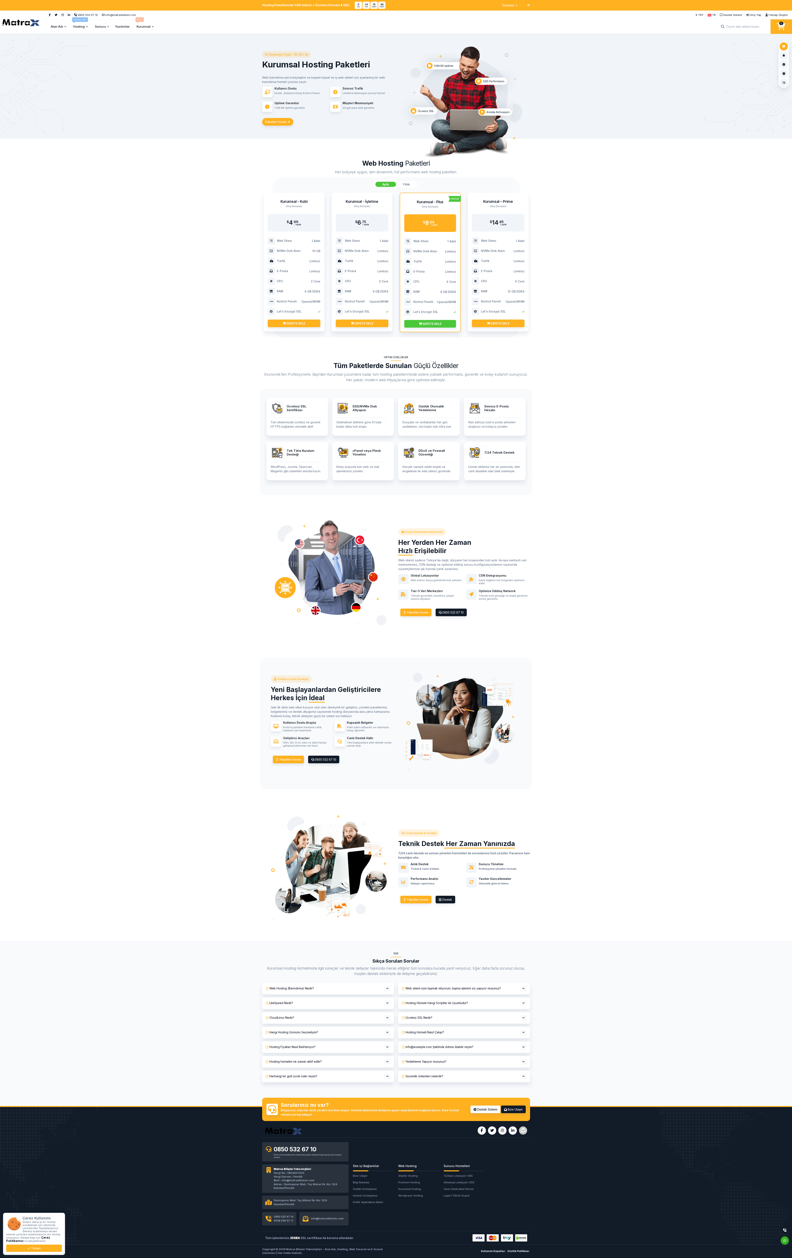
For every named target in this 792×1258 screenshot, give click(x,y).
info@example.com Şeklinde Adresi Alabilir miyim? (439, 1047)
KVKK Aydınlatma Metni (368, 1202)
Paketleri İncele (276, 122)
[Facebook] (50, 15)
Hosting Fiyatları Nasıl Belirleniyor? (292, 1047)
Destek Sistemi (486, 1109)
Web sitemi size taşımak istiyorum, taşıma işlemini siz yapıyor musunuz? (453, 988)
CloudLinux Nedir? (281, 1017)
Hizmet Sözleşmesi (365, 1195)
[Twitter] (56, 15)
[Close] (528, 5)
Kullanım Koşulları (493, 1251)
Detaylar (508, 5)
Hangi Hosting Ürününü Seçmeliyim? (293, 1032)
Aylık (385, 184)
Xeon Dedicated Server (459, 1189)
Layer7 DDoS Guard (456, 1195)
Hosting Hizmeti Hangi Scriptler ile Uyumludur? (436, 1003)
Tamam (35, 1248)
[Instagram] (62, 15)
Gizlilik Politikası (518, 1251)
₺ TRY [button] (700, 15)
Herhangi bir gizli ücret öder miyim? (293, 1076)
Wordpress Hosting (410, 1195)
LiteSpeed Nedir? (281, 1003)
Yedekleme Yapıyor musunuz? (425, 1061)
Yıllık (406, 184)
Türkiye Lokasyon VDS (458, 1175)
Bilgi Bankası (361, 1182)
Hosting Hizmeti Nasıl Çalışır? (424, 1032)
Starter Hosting (408, 1175)
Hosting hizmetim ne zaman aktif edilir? (295, 1061)
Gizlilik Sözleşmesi (365, 1189)
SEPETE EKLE (295, 323)
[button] (712, 15)
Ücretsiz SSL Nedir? (418, 1017)
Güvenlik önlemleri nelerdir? (424, 1076)
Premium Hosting (409, 1182)
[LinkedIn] (69, 15)
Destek (447, 899)
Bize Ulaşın (515, 1109)
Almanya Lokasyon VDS (459, 1182)
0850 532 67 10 (453, 612)
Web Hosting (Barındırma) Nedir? (291, 988)
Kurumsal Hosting (409, 1189)
